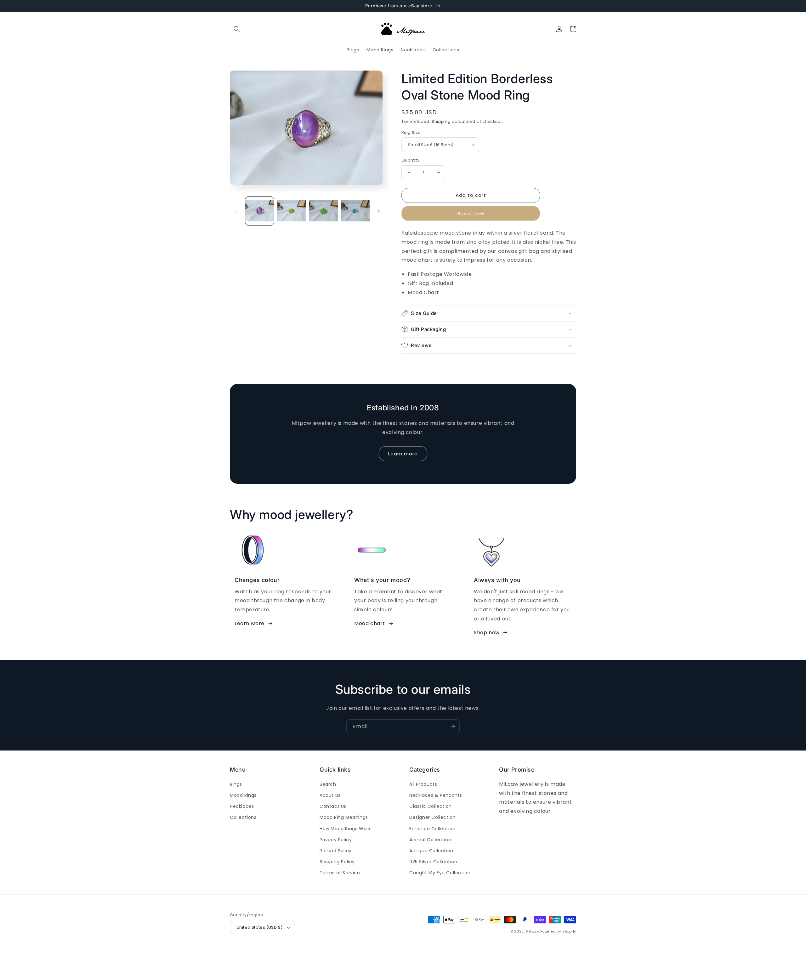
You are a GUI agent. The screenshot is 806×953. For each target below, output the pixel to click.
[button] (237, 29)
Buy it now (470, 213)
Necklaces (242, 806)
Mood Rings (243, 795)
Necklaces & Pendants (435, 795)
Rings (236, 784)
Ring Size (411, 132)
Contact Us (333, 806)
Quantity (410, 160)
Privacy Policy (336, 839)
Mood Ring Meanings (344, 817)
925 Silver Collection (433, 862)
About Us (330, 795)
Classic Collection (430, 806)
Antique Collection (431, 850)
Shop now (487, 632)
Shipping (441, 121)
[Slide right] (379, 211)
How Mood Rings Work (345, 828)
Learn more (403, 453)
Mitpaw (532, 931)
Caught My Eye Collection (439, 873)
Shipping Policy (337, 862)
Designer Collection (432, 817)
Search (328, 784)
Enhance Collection (432, 828)
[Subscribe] (452, 726)
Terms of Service (340, 873)
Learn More (249, 623)
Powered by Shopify (558, 931)
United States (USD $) (259, 927)
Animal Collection (430, 839)
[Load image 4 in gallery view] (355, 211)
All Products (423, 784)
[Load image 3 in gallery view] (323, 211)
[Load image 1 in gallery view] (259, 211)
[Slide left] (237, 211)
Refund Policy (336, 850)
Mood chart (369, 623)
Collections (243, 817)
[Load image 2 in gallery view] (291, 211)
